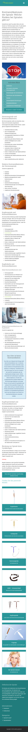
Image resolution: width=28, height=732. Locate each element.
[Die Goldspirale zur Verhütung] (14, 516)
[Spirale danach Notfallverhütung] (14, 652)
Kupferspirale (14, 615)
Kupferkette (14, 506)
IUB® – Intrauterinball (14, 588)
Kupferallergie (8, 233)
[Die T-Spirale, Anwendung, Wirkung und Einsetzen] (14, 625)
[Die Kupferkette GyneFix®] (14, 488)
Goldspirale (14, 534)
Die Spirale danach (14, 670)
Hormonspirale (14, 561)
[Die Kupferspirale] (14, 597)
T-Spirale (14, 642)
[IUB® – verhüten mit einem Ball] (14, 570)
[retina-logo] (8, 2)
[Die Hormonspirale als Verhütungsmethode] (14, 543)
